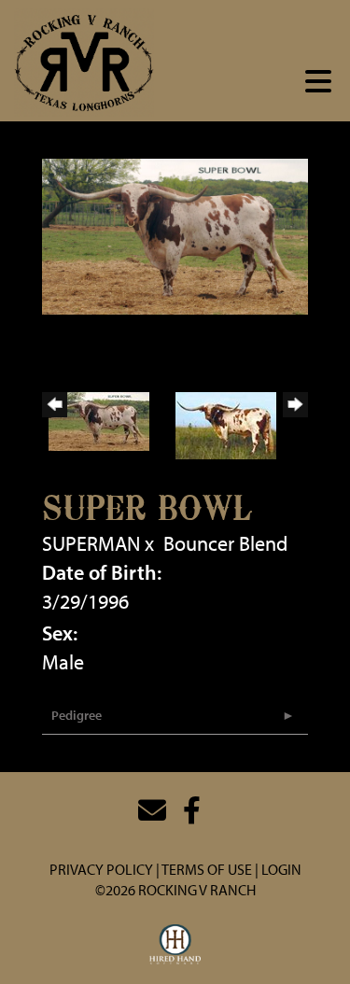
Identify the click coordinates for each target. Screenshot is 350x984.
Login (281, 869)
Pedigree (76, 715)
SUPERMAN (91, 543)
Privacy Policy (101, 869)
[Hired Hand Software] (175, 944)
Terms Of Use (206, 869)
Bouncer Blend (225, 543)
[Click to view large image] (175, 234)
